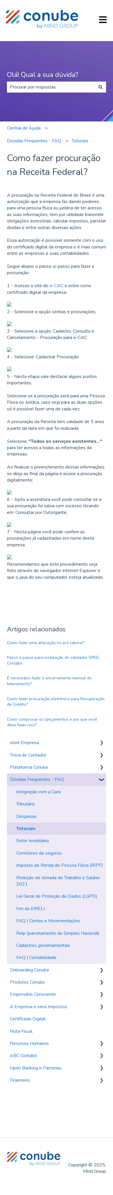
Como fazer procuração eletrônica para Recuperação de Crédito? (56, 701)
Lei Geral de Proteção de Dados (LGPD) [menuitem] (56, 896)
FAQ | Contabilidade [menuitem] (36, 957)
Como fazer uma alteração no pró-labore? (45, 643)
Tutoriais (80, 141)
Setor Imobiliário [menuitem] (32, 841)
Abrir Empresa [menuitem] (24, 743)
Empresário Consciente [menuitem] (33, 994)
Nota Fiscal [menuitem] (21, 1031)
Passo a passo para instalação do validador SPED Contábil (53, 660)
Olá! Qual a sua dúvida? (42, 74)
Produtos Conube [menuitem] (27, 982)
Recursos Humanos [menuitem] (29, 1043)
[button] (101, 743)
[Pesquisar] (100, 87)
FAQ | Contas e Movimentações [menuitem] (48, 921)
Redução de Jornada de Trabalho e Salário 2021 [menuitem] (58, 881)
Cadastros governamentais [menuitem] (43, 945)
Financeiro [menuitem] (20, 1080)
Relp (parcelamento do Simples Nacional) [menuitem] (57, 933)
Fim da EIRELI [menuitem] (30, 909)
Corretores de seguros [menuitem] (38, 853)
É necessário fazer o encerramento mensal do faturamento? (49, 681)
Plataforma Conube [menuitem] (29, 767)
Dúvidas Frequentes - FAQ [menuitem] (37, 779)
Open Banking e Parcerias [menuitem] (35, 1068)
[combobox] (51, 87)
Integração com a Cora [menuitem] (38, 792)
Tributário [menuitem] (25, 804)
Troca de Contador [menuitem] (28, 755)
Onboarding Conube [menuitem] (29, 970)
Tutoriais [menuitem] (26, 828)
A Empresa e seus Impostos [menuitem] (38, 1007)
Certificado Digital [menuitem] (27, 1019)
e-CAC (56, 286)
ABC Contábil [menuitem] (23, 1055)
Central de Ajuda (24, 128)
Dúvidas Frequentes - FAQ (34, 141)
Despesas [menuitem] (26, 816)
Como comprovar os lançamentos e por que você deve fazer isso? (52, 722)
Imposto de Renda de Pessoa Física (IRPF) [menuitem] (59, 865)
